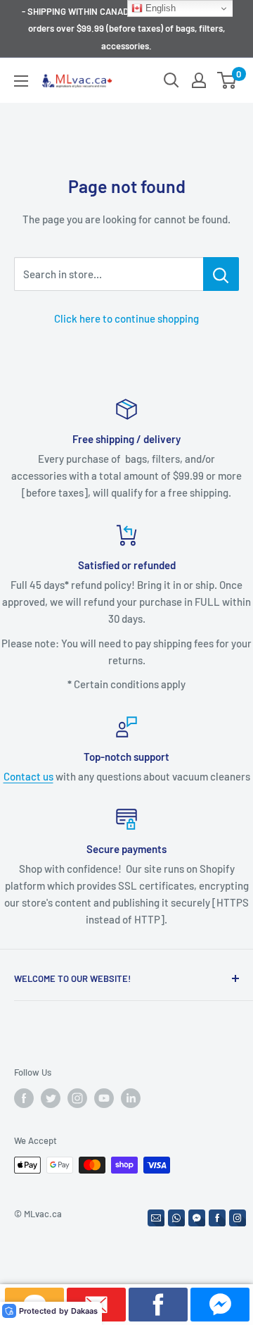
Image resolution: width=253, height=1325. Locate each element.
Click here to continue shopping (126, 318)
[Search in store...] (221, 274)
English (159, 8)
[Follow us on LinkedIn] (131, 1098)
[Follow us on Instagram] (77, 1098)
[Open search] (171, 80)
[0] (227, 80)
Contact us (28, 776)
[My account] (199, 80)
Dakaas (84, 1311)
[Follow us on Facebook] (24, 1098)
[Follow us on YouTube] (104, 1098)
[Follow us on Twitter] (50, 1098)
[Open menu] (21, 81)
